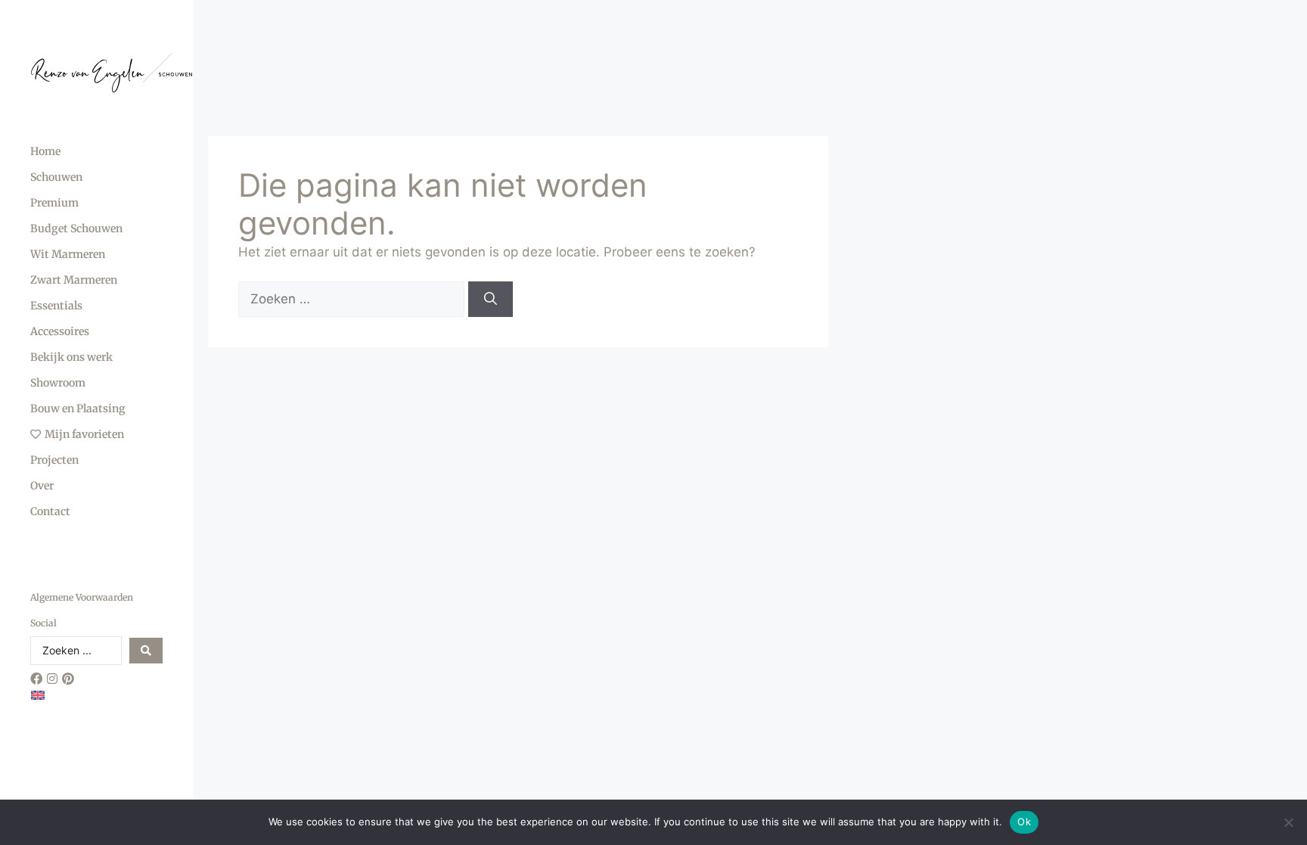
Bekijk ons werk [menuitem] (71, 357)
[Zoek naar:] (353, 298)
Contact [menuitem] (50, 511)
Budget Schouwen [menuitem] (76, 228)
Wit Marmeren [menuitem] (67, 254)
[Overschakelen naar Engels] (38, 694)
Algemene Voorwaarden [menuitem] (81, 597)
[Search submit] (146, 650)
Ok (1024, 821)
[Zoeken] (490, 299)
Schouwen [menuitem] (56, 177)
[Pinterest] (68, 679)
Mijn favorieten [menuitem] (84, 434)
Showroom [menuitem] (57, 383)
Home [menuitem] (45, 151)
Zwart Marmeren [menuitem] (73, 280)
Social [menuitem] (43, 623)
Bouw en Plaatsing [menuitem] (78, 408)
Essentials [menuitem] (56, 305)
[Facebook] (36, 679)
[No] (1288, 822)
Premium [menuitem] (54, 203)
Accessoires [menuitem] (59, 331)
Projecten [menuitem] (54, 460)
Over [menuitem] (42, 485)
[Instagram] (52, 679)
